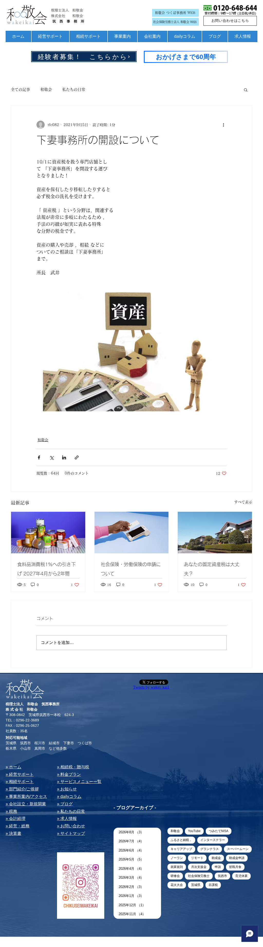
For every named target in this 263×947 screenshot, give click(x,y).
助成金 (216, 858)
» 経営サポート (20, 774)
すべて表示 (243, 502)
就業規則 (177, 867)
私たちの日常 (73, 89)
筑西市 (222, 876)
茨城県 (195, 885)
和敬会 (46, 89)
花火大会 (177, 885)
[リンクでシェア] (76, 457)
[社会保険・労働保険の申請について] (132, 532)
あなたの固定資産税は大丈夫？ (211, 569)
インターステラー (212, 840)
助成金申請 (237, 858)
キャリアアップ (181, 849)
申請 (218, 867)
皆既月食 (235, 867)
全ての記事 (20, 89)
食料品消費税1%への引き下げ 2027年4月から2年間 (46, 569)
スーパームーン (238, 849)
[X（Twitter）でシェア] (51, 457)
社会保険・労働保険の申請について (131, 569)
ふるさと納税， (181, 840)
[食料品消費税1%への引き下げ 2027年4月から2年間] (48, 532)
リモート (197, 858)
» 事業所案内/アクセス (26, 796)
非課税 (213, 885)
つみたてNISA (218, 831)
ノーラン (177, 858)
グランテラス (209, 849)
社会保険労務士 (199, 876)
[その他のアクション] (223, 125)
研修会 (175, 876)
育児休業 (241, 876)
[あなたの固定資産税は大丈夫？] (215, 532)
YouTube (194, 831)
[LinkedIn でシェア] (64, 457)
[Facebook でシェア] (38, 457)
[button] (245, 90)
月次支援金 (198, 867)
